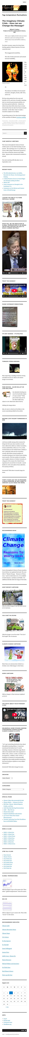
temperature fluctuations (7, 125)
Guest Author (5, 120)
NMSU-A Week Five (9, 840)
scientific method (11, 123)
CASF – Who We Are (9, 810)
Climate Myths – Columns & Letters (13, 802)
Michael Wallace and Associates (10, 963)
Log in (5, 1018)
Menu (24, 2)
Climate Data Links (9, 811)
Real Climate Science (7, 971)
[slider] (13, 353)
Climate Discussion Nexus (9, 929)
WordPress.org (7, 1024)
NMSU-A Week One (9, 832)
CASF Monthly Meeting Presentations (14, 808)
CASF (3, 1034)
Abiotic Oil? (7, 182)
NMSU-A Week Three (9, 836)
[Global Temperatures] (7, 883)
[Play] (4, 273)
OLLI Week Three (8, 862)
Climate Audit (6, 925)
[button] (14, 252)
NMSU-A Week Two (9, 834)
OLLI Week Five (8, 866)
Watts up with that (7, 975)
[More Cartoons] (14, 683)
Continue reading (21, 117)
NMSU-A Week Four (9, 838)
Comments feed (8, 1022)
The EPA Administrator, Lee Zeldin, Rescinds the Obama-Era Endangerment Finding (14, 175)
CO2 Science (5, 937)
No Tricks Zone (6, 967)
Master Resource (6, 960)
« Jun (7, 1007)
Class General (7, 855)
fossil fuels (4, 123)
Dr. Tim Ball (5, 944)
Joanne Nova (5, 952)
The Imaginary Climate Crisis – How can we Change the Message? (13, 23)
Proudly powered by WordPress (12, 1034)
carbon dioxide (6, 122)
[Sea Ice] (7, 906)
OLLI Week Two (8, 860)
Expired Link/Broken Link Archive (13, 813)
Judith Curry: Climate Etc (9, 956)
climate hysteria (22, 120)
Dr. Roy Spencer (6, 941)
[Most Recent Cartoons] (12, 597)
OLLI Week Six (7, 868)
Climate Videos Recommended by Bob (14, 800)
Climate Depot (6, 933)
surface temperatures (20, 123)
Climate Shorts (8, 857)
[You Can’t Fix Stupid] (14, 625)
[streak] (14, 368)
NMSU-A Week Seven (9, 843)
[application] (14, 252)
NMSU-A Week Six (9, 842)
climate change (13, 122)
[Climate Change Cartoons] (14, 654)
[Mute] (23, 273)
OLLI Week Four (8, 864)
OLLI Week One (8, 858)
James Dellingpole (7, 948)
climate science (21, 122)
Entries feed (7, 1020)
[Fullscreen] (25, 273)
